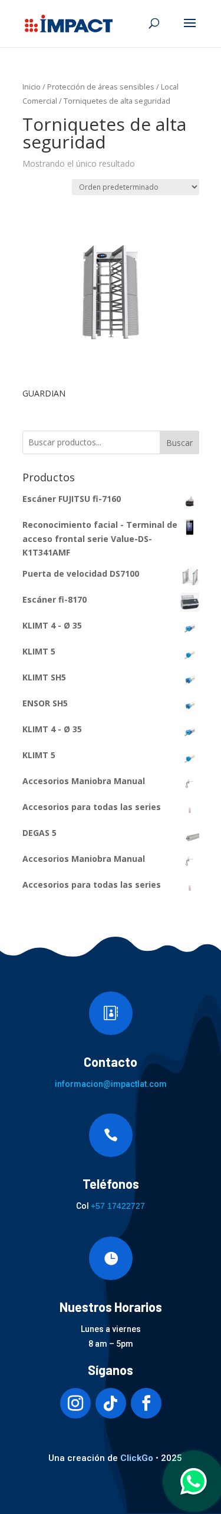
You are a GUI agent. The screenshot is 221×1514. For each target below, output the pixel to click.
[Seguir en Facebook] (146, 1403)
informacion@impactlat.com (111, 1084)
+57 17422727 (118, 1206)
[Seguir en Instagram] (75, 1403)
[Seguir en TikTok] (110, 1403)
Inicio (31, 86)
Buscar (179, 442)
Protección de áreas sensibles (100, 86)
